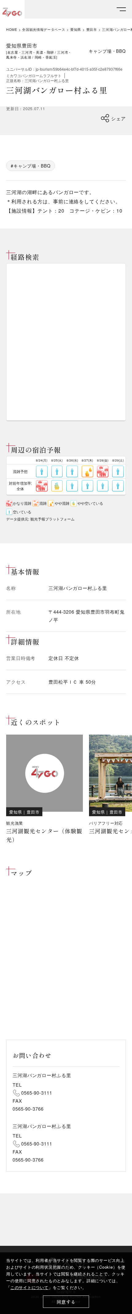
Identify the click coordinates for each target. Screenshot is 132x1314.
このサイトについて (29, 1287)
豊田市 (91, 29)
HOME (11, 29)
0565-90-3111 (36, 1092)
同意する (66, 1302)
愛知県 (75, 29)
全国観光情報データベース (43, 29)
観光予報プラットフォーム (52, 518)
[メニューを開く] (121, 9)
